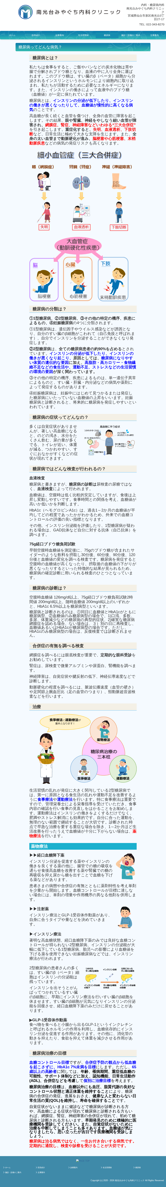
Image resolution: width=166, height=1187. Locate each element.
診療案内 (59, 35)
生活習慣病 (83, 35)
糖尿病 (107, 35)
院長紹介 (36, 35)
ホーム (12, 35)
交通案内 (154, 35)
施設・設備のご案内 (130, 35)
